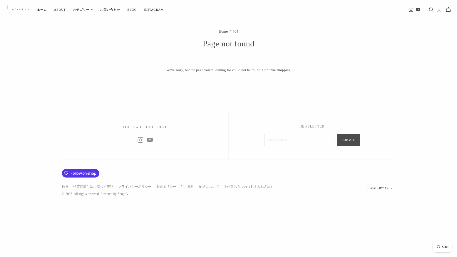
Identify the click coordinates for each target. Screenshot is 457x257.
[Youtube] (418, 10)
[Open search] (431, 9)
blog (132, 9)
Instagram (154, 9)
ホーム (42, 9)
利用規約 (187, 186)
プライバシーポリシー (134, 186)
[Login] (439, 9)
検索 (65, 186)
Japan (378, 188)
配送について (209, 186)
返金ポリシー (166, 186)
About (60, 9)
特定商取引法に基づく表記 (93, 186)
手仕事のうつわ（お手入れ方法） (249, 186)
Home (223, 31)
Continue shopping (276, 70)
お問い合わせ (110, 9)
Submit (348, 140)
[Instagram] (411, 10)
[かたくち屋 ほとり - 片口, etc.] (18, 10)
